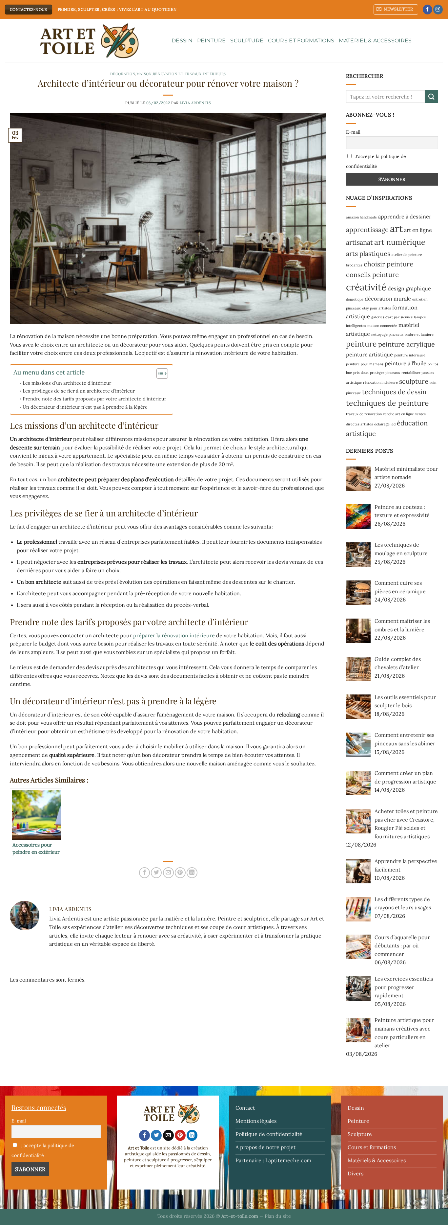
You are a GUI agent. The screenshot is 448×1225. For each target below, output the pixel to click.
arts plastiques (368, 253)
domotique (354, 299)
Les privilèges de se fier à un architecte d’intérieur (79, 391)
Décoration (122, 73)
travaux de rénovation (364, 414)
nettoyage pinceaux (387, 334)
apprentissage (367, 229)
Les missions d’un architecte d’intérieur (67, 383)
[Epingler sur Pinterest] (180, 872)
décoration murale (388, 298)
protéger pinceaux (385, 372)
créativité (366, 287)
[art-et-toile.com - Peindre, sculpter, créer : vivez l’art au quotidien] (83, 40)
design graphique (409, 288)
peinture (361, 344)
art (396, 228)
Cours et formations (301, 40)
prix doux (361, 372)
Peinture (211, 40)
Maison (144, 73)
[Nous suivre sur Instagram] (438, 9)
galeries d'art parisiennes (392, 317)
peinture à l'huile (405, 363)
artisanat (359, 242)
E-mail (353, 132)
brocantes (354, 265)
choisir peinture (388, 264)
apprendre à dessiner (404, 216)
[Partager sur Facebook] (144, 872)
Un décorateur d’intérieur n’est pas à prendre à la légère (85, 407)
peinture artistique (369, 354)
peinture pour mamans (364, 364)
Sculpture (246, 40)
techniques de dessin (394, 392)
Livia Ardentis (195, 103)
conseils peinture (372, 274)
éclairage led (385, 424)
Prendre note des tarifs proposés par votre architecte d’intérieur (94, 399)
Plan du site (278, 1216)
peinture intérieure (409, 355)
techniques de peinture (387, 403)
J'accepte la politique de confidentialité (376, 161)
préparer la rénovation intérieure (174, 635)
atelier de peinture (407, 254)
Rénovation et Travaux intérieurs (189, 73)
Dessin (182, 40)
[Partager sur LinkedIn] (192, 872)
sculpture (413, 381)
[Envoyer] (431, 96)
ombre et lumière (419, 334)
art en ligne (418, 230)
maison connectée (382, 325)
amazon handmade (361, 217)
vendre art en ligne (398, 414)
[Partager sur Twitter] (156, 872)
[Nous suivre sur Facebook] (427, 9)
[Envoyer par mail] (168, 872)
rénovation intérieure (380, 382)
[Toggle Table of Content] (159, 373)
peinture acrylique (406, 344)
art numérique (399, 242)
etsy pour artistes (376, 308)
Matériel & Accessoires (375, 40)
